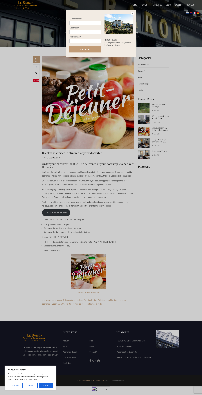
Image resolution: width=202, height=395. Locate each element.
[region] (30, 378)
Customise (15, 385)
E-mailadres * (76, 18)
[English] (191, 12)
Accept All (46, 385)
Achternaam (75, 36)
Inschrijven (85, 49)
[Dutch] (187, 12)
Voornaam (74, 27)
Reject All (31, 385)
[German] (198, 12)
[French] (194, 12)
